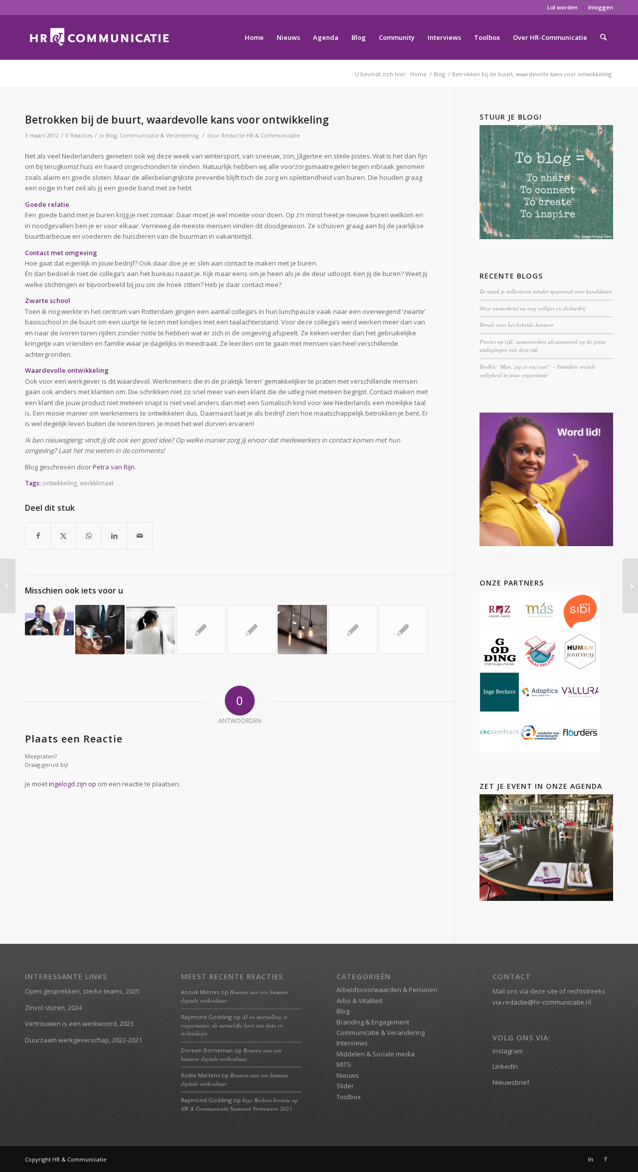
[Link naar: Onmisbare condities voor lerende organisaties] (302, 629)
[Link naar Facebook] (605, 1159)
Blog (111, 135)
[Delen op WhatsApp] (88, 536)
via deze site (538, 991)
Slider (345, 1085)
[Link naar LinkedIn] (590, 1159)
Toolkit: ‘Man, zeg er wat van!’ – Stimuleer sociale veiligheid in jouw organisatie (537, 371)
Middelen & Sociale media (375, 1053)
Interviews (352, 1042)
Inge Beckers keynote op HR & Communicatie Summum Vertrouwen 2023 (239, 1104)
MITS (343, 1064)
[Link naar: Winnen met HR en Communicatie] (49, 620)
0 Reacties (79, 135)
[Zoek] (603, 37)
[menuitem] (562, 7)
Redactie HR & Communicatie (260, 135)
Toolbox (348, 1096)
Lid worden (562, 7)
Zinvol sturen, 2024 (53, 1007)
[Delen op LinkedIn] (114, 536)
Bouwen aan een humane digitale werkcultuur (231, 1054)
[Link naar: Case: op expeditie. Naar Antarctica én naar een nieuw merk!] (352, 629)
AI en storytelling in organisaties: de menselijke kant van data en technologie (234, 1025)
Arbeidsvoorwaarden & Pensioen (387, 989)
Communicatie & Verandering (159, 135)
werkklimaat (97, 483)
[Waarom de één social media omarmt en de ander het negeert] (7, 586)
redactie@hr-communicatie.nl (547, 1002)
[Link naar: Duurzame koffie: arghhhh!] (200, 629)
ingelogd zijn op (72, 783)
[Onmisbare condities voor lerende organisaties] (630, 586)
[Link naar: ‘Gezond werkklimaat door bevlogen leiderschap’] (99, 629)
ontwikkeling (59, 483)
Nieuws (347, 1075)
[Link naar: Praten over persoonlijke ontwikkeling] (403, 629)
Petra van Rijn (114, 466)
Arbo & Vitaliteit (359, 1000)
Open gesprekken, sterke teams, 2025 (82, 991)
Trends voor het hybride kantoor (516, 324)
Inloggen (600, 7)
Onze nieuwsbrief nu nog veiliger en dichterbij (532, 308)
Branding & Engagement (372, 1022)
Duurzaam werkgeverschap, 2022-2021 (83, 1039)
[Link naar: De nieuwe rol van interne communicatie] (251, 629)
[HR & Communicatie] (99, 37)
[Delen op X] (63, 536)
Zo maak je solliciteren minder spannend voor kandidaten (545, 291)
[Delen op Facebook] (37, 536)
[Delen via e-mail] (139, 536)
